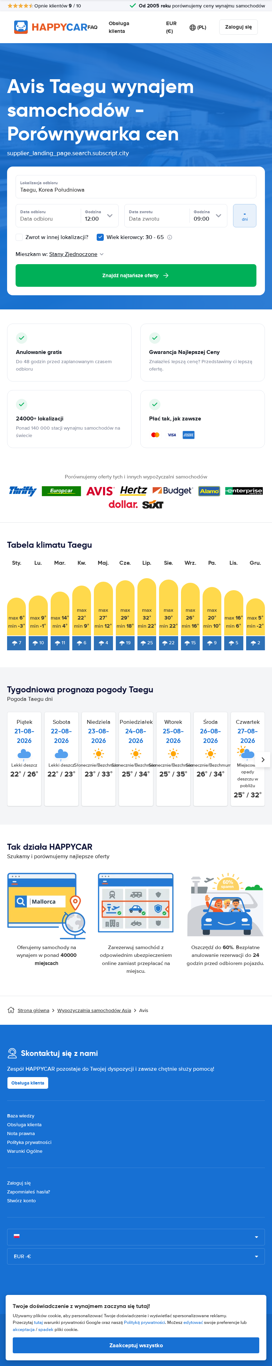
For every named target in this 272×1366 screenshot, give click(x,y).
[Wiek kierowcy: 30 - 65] (100, 237)
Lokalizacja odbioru (39, 183)
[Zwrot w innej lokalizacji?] (19, 237)
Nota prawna (21, 1133)
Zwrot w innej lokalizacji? (56, 237)
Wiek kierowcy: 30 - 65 (135, 237)
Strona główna (33, 1010)
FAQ (92, 27)
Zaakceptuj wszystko (136, 1345)
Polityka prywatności (29, 1142)
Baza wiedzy (20, 1116)
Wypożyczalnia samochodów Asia (94, 1010)
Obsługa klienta (119, 27)
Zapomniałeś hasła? (28, 1192)
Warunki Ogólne (24, 1151)
